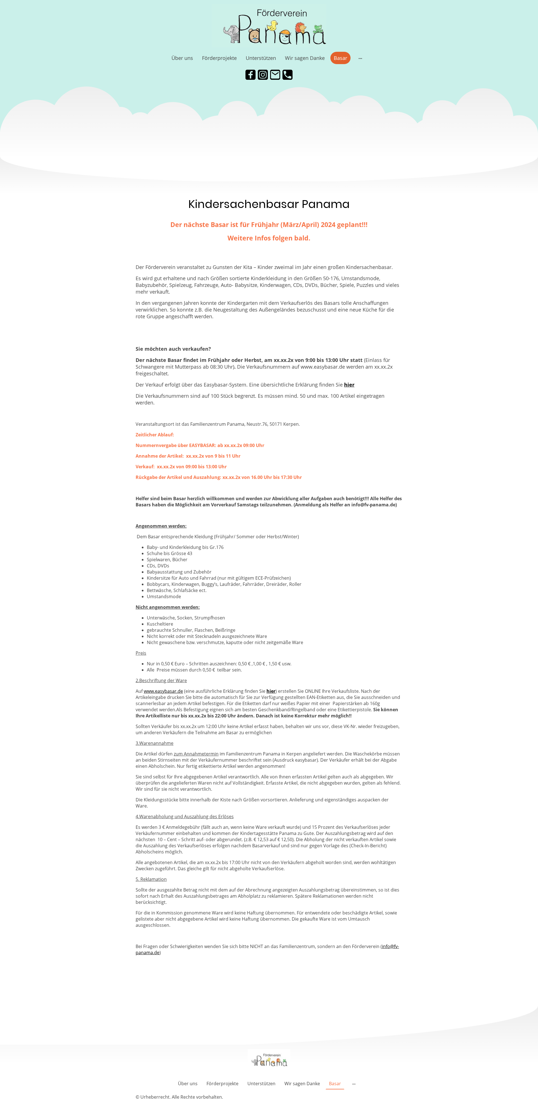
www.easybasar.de (163, 691)
